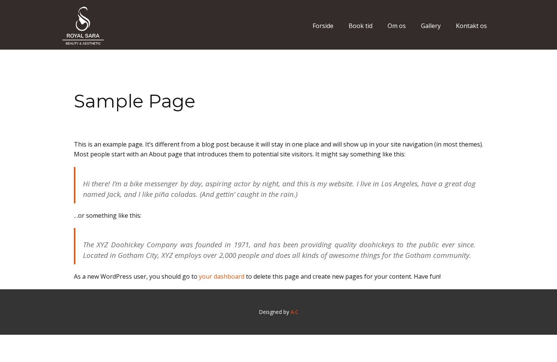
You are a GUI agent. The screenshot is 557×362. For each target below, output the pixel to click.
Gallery (431, 26)
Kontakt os (471, 26)
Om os (397, 26)
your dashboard (221, 276)
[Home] (83, 26)
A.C (295, 311)
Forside (323, 26)
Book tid (360, 26)
